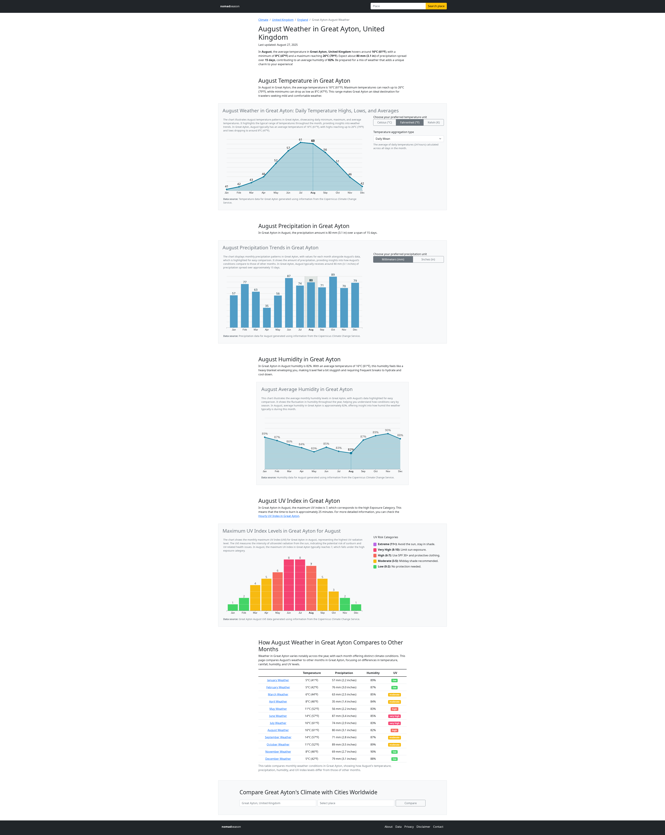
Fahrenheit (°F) (409, 122)
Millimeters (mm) (393, 259)
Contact (438, 827)
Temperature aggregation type (393, 132)
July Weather (278, 723)
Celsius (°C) (384, 122)
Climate (263, 20)
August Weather (278, 730)
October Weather (278, 744)
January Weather (278, 680)
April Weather (278, 701)
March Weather (278, 694)
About (389, 827)
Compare (411, 803)
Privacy (409, 827)
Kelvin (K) (434, 122)
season (230, 6)
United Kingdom (283, 20)
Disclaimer (423, 827)
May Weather (278, 709)
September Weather (278, 737)
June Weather (278, 716)
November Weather (278, 752)
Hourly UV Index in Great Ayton (278, 516)
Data (398, 827)
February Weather (278, 687)
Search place (436, 6)
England (302, 20)
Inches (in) (428, 259)
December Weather (278, 759)
